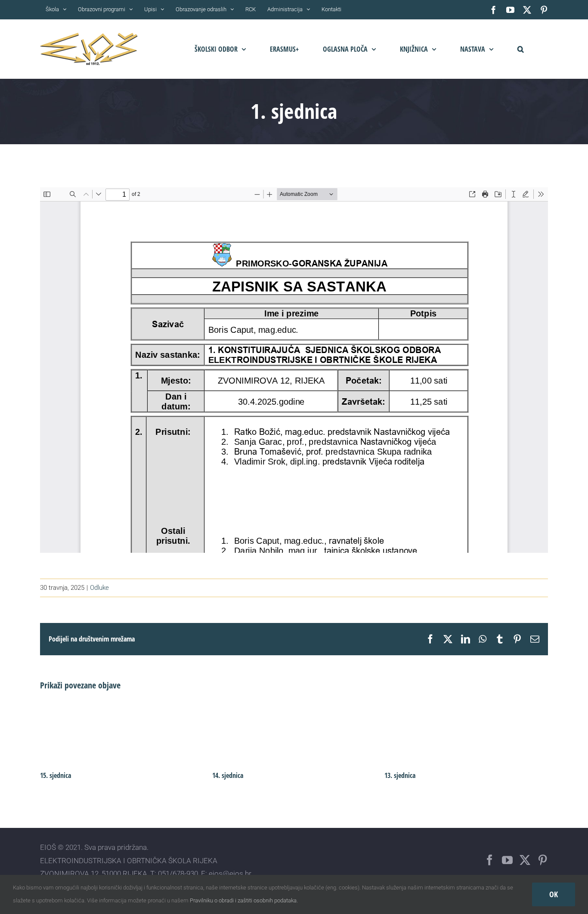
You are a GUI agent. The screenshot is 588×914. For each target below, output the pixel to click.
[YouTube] (507, 860)
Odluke (99, 588)
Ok (553, 894)
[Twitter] (525, 860)
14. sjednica (227, 775)
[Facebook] (489, 860)
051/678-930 (178, 873)
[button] (520, 48)
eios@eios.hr (230, 873)
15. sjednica (55, 775)
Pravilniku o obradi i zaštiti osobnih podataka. (244, 900)
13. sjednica (399, 775)
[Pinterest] (542, 860)
